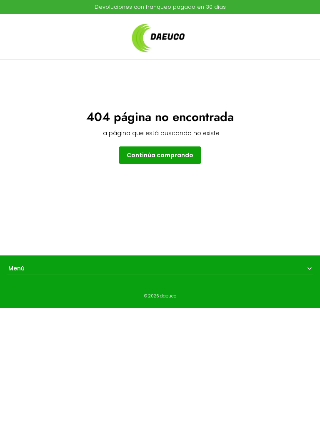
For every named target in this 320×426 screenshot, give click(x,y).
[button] (16, 36)
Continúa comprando (160, 155)
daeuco (168, 296)
